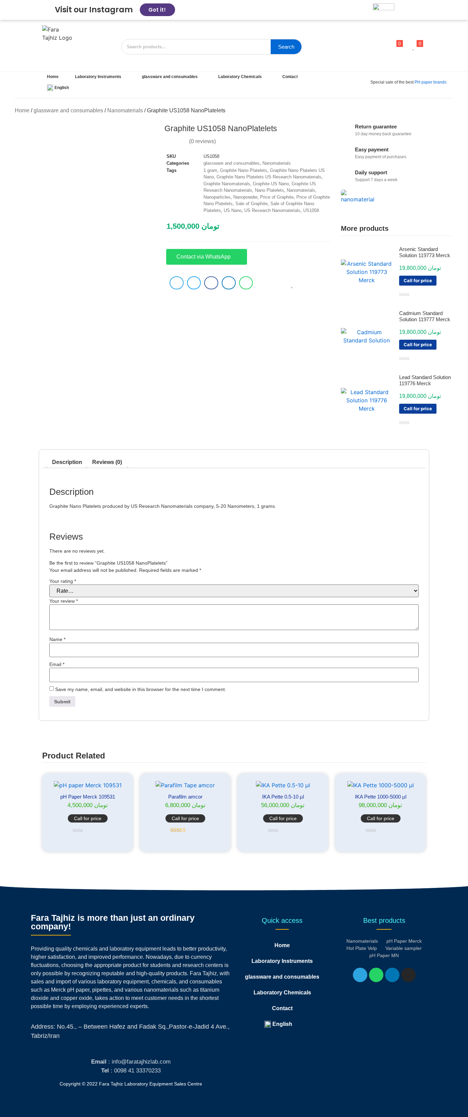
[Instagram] (408, 975)
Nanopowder (245, 197)
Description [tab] (67, 462)
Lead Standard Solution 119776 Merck (425, 380)
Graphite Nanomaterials (227, 183)
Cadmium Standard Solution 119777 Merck (424, 316)
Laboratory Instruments (98, 76)
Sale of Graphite (251, 203)
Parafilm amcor (185, 797)
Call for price (418, 280)
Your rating (62, 581)
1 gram (210, 170)
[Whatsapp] (376, 975)
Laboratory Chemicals (240, 76)
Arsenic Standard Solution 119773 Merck (424, 252)
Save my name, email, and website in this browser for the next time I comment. (140, 689)
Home (53, 76)
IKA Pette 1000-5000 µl (380, 797)
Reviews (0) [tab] (107, 462)
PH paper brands (430, 82)
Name (57, 639)
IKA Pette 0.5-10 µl (283, 797)
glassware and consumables (170, 76)
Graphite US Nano (271, 183)
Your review (63, 601)
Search (286, 47)
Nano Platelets (269, 190)
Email (56, 664)
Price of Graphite (277, 197)
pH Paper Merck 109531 (87, 797)
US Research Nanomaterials (272, 210)
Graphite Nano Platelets (243, 170)
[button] (177, 282)
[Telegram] (360, 975)
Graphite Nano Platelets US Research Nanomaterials (269, 176)
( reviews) (202, 141)
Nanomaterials (125, 110)
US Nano (233, 210)
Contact (290, 76)
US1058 (311, 210)
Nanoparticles (217, 197)
